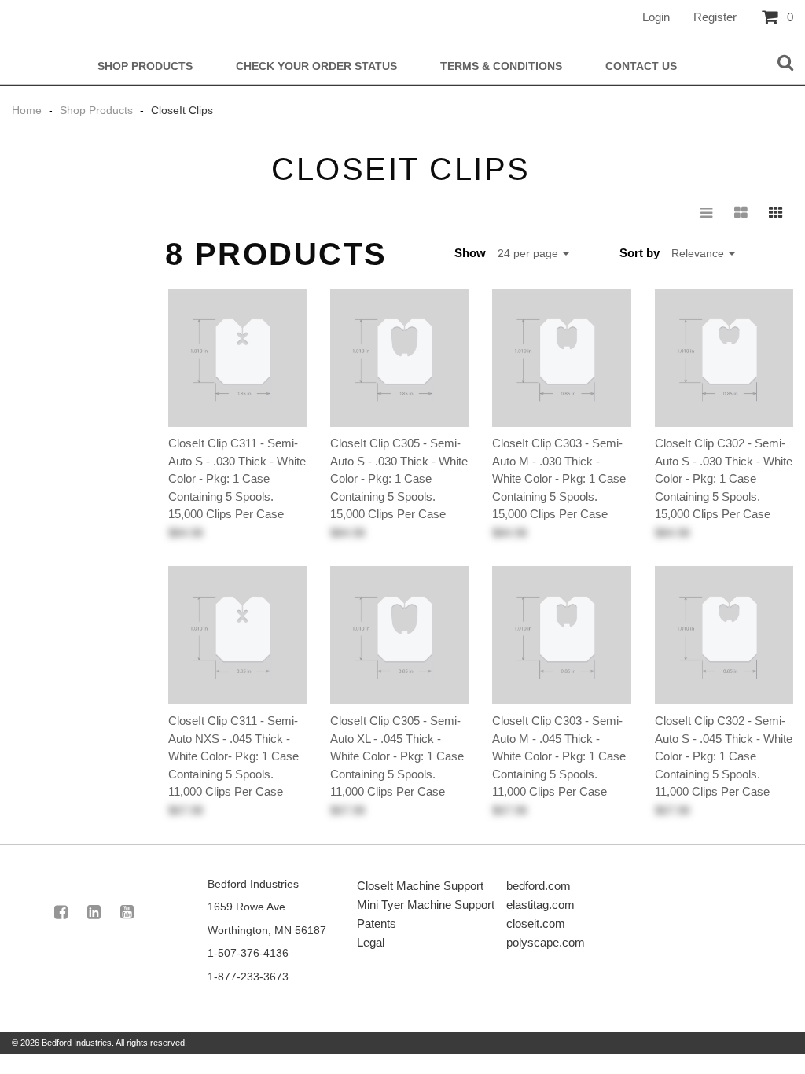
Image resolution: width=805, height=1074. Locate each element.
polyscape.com (545, 942)
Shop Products (145, 66)
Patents (376, 923)
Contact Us (641, 66)
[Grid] (776, 213)
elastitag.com (540, 904)
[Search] (785, 63)
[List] (706, 213)
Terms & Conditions (501, 66)
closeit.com (535, 923)
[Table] (741, 213)
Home (28, 110)
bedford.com (538, 885)
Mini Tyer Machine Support (425, 904)
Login (656, 17)
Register (715, 17)
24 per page (529, 253)
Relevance (699, 253)
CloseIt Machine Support (420, 885)
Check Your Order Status (316, 66)
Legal (370, 942)
